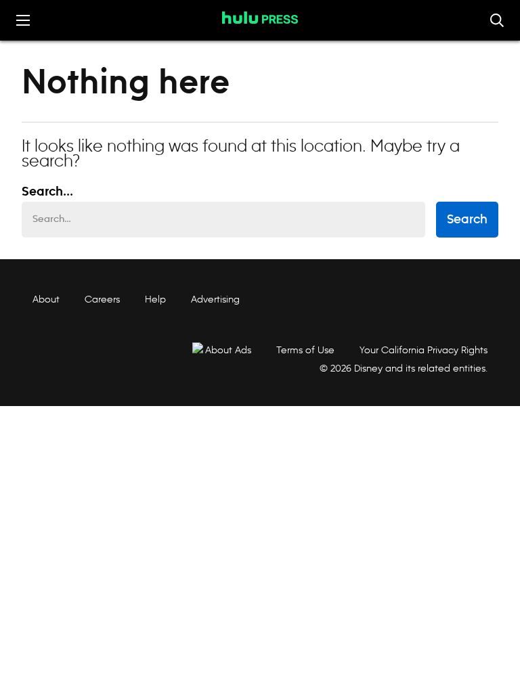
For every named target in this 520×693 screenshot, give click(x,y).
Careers (102, 299)
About (46, 299)
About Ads (228, 350)
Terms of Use (305, 350)
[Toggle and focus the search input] (497, 20)
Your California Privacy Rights (424, 350)
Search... (47, 192)
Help (155, 299)
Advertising (215, 299)
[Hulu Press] (260, 18)
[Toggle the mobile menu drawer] (23, 20)
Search (467, 220)
